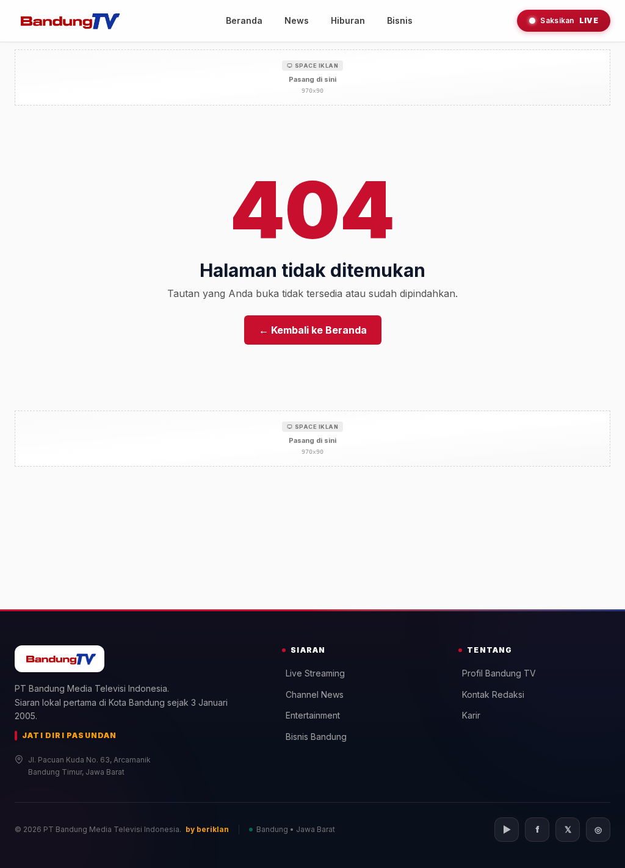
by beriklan (207, 829)
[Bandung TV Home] (68, 21)
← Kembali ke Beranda (313, 330)
